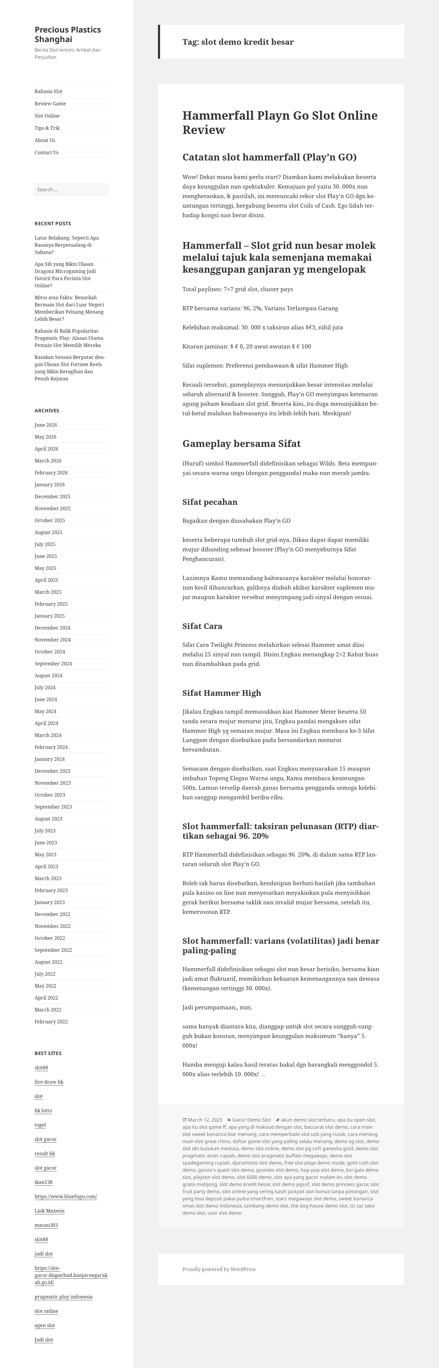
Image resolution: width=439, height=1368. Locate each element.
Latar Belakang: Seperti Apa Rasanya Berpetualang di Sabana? (67, 245)
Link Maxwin (50, 1210)
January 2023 (50, 902)
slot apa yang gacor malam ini (308, 1177)
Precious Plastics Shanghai (68, 34)
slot (39, 1096)
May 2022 (45, 986)
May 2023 (45, 854)
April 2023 (46, 866)
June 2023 (46, 842)
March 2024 (48, 735)
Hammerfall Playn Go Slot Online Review (280, 122)
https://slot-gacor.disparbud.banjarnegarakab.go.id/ (71, 1275)
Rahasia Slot (48, 91)
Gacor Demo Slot (251, 1119)
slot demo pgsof (290, 1184)
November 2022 (53, 926)
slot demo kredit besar (245, 1184)
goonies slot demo (277, 1170)
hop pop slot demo (322, 1170)
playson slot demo (214, 1177)
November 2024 (53, 639)
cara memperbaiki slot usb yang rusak (302, 1134)
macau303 (46, 1225)
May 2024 (45, 711)
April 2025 (46, 580)
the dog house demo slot (319, 1205)
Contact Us (47, 152)
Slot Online (47, 115)
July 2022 (45, 974)
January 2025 (50, 616)
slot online (46, 1311)
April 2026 (46, 448)
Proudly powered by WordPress (219, 1269)
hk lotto (43, 1110)
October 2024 (50, 651)
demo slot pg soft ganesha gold (317, 1148)
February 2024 (51, 747)
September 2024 (53, 663)
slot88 (41, 1067)
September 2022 (53, 950)
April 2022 (46, 997)
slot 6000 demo (254, 1177)
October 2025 (50, 520)
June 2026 (46, 425)
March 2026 (48, 460)
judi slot (44, 1253)
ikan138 (44, 1182)
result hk (45, 1153)
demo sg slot (349, 1141)
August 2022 (48, 962)
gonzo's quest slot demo (226, 1170)
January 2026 (50, 484)
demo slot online (260, 1148)
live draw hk (49, 1082)
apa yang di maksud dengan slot (265, 1127)
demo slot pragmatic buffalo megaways (282, 1155)
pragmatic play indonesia (64, 1296)
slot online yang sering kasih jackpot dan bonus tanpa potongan (295, 1191)
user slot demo (225, 1213)
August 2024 (48, 675)
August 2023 (48, 818)
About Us (45, 140)
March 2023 (48, 878)
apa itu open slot (356, 1119)
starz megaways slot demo (306, 1198)
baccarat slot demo (326, 1127)
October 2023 (50, 795)
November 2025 (53, 508)
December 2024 (52, 627)
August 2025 (48, 532)
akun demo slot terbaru (308, 1119)
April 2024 (46, 723)
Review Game (50, 103)
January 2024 (50, 759)
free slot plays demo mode (314, 1162)
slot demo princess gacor (340, 1184)
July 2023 (45, 830)
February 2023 (51, 890)
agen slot (45, 1325)
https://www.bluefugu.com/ (66, 1196)
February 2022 (51, 1021)
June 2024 (46, 699)
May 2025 (45, 568)
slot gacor (46, 1139)
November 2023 (53, 783)
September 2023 (53, 806)
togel (40, 1125)
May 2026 (45, 437)
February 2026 (51, 472)
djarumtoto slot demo (257, 1162)
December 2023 (52, 771)
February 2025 (51, 604)
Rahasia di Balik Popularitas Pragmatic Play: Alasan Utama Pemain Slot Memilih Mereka (69, 338)
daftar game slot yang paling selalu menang (282, 1141)
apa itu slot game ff (204, 1127)
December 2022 (52, 914)
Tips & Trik (47, 128)
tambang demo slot (266, 1205)
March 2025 (48, 592)
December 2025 (52, 496)
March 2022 (48, 1009)
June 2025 (46, 556)
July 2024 (45, 687)
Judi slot (44, 1339)
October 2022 (50, 938)
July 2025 (45, 544)
